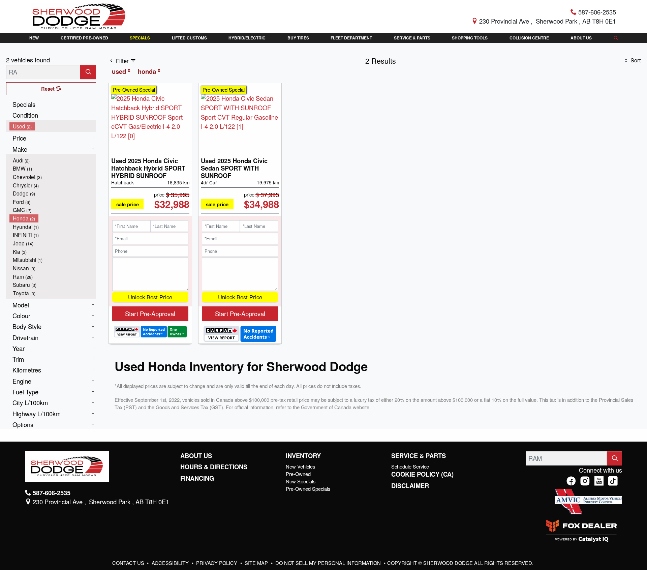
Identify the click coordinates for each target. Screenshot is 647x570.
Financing (197, 478)
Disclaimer (410, 485)
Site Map (257, 562)
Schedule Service (410, 466)
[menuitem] (52, 126)
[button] (34, 38)
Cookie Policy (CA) (422, 474)
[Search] (88, 72)
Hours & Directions (213, 466)
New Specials (300, 481)
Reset (48, 88)
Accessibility (171, 562)
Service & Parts (418, 455)
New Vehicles (300, 466)
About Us (196, 455)
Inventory (303, 455)
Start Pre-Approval (150, 313)
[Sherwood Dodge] (79, 15)
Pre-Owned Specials (308, 488)
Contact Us (129, 562)
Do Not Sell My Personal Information (328, 562)
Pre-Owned (298, 473)
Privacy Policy (217, 562)
